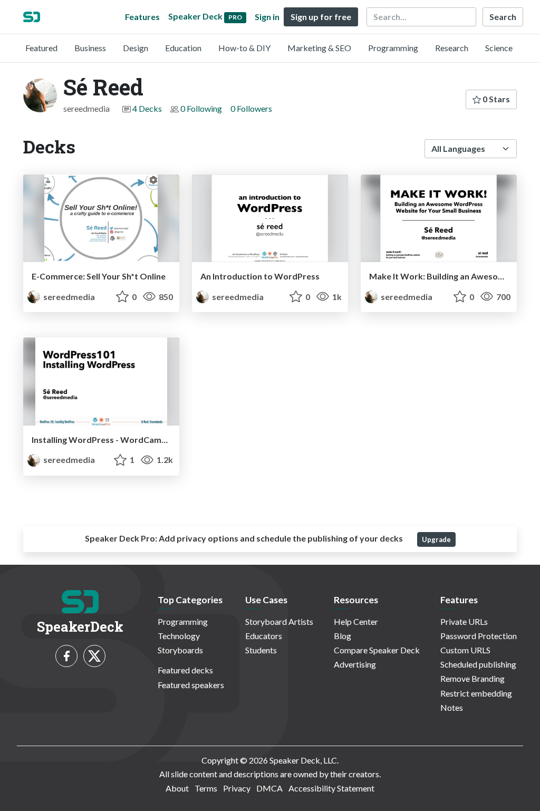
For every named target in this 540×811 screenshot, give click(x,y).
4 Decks (147, 108)
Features (142, 17)
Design (135, 48)
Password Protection (478, 636)
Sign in (267, 17)
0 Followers (251, 108)
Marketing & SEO (319, 48)
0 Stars (495, 99)
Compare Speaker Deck (377, 650)
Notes (451, 707)
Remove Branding (472, 678)
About (177, 788)
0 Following (201, 108)
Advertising (355, 664)
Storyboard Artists (279, 621)
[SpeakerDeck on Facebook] (66, 656)
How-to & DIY (244, 48)
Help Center (356, 621)
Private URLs (464, 621)
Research (451, 48)
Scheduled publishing (478, 664)
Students (261, 650)
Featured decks (185, 670)
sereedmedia (68, 297)
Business (90, 48)
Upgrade (436, 539)
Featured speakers (191, 685)
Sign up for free (321, 17)
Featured (41, 48)
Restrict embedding (476, 693)
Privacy (236, 788)
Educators (263, 636)
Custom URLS (465, 650)
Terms (206, 788)
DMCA (269, 788)
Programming (393, 48)
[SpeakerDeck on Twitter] (94, 656)
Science (499, 48)
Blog (342, 636)
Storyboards (180, 650)
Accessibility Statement (331, 788)
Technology (179, 636)
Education (183, 48)
